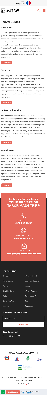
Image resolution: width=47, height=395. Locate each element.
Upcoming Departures (33, 281)
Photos (5, 286)
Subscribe (23, 324)
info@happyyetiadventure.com (24, 253)
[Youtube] (19, 336)
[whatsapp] (3, 392)
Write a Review (31, 291)
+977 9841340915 (23, 238)
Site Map (6, 306)
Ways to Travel (31, 276)
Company (6, 276)
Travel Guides (8, 281)
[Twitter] (6, 336)
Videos (27, 286)
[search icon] (39, 10)
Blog (26, 301)
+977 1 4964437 (23, 223)
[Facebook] (3, 336)
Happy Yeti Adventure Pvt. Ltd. (25, 377)
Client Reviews (8, 291)
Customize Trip (8, 301)
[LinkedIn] (13, 336)
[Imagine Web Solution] (27, 384)
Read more (7, 62)
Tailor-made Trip (31, 296)
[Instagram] (10, 336)
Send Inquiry (13, 392)
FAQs (5, 296)
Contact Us (29, 306)
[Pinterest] (16, 336)
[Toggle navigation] (43, 10)
